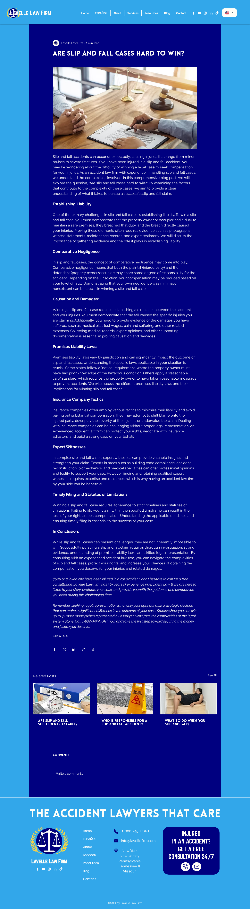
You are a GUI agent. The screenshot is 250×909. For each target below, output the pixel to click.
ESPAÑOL (89, 839)
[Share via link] (83, 649)
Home (87, 831)
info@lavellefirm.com (138, 841)
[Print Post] (93, 649)
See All (212, 675)
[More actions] (195, 43)
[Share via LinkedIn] (74, 649)
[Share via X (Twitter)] (64, 649)
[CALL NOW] (185, 866)
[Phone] (116, 831)
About (87, 847)
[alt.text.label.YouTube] (199, 13)
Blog (86, 871)
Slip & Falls (61, 635)
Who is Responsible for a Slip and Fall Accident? (124, 722)
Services (89, 855)
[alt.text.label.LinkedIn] (211, 13)
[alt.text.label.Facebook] (194, 13)
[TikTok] (217, 13)
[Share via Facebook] (54, 649)
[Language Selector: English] (229, 12)
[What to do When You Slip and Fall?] (188, 698)
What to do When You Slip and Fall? (185, 722)
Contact (89, 879)
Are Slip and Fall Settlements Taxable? (58, 722)
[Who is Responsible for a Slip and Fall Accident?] (125, 698)
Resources (91, 863)
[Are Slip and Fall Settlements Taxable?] (61, 698)
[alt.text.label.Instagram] (205, 13)
